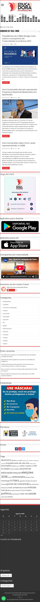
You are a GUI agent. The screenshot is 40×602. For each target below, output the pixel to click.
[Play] (15, 199)
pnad (12, 490)
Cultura (5, 310)
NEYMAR (24, 488)
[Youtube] (20, 448)
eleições (17, 472)
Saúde (5, 344)
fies (32, 477)
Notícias (5, 332)
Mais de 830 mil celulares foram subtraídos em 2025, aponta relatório (18, 375)
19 (20, 527)
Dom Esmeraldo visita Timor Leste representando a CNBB (18, 144)
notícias (31, 487)
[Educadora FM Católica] (20, 6)
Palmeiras (5, 490)
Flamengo (5, 481)
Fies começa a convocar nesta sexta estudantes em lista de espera (19, 370)
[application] (20, 268)
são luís (4, 497)
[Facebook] (16, 448)
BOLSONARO (6, 466)
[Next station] (10, 199)
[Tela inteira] (36, 277)
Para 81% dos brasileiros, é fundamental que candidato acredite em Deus (18, 356)
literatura (4, 488)
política (6, 493)
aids (20, 460)
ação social (33, 463)
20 (25, 527)
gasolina (23, 481)
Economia (6, 313)
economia (25, 468)
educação (7, 472)
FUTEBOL (14, 480)
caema (17, 466)
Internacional (7, 329)
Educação (6, 317)
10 (9, 524)
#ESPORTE (6, 460)
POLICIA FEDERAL (26, 490)
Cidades (5, 304)
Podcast (14, 97)
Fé (12, 44)
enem (10, 477)
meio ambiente (14, 487)
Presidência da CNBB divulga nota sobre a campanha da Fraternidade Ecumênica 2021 (19, 38)
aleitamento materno (27, 460)
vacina (10, 497)
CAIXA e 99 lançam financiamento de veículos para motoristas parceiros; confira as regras (17, 365)
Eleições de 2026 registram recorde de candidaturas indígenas (18, 360)
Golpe (28, 481)
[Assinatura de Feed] (39, 31)
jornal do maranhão (18, 484)
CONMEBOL (28, 466)
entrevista (18, 477)
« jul (1, 535)
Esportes (6, 320)
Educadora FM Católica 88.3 (13, 593)
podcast (17, 490)
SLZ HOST (24, 595)
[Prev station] (20, 199)
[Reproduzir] (4, 277)
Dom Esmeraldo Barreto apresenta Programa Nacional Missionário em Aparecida (19, 92)
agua (17, 460)
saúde (32, 493)
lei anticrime (34, 484)
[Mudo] (33, 277)
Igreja (5, 326)
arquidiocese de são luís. (18, 463)
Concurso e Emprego (10, 307)
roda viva (24, 493)
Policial (5, 338)
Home (3, 27)
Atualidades (7, 301)
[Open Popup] (29, 199)
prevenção (15, 494)
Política (5, 341)
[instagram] (23, 448)
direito (17, 469)
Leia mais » (6, 82)
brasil (13, 466)
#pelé (13, 460)
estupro (28, 477)
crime (13, 469)
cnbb (22, 466)
